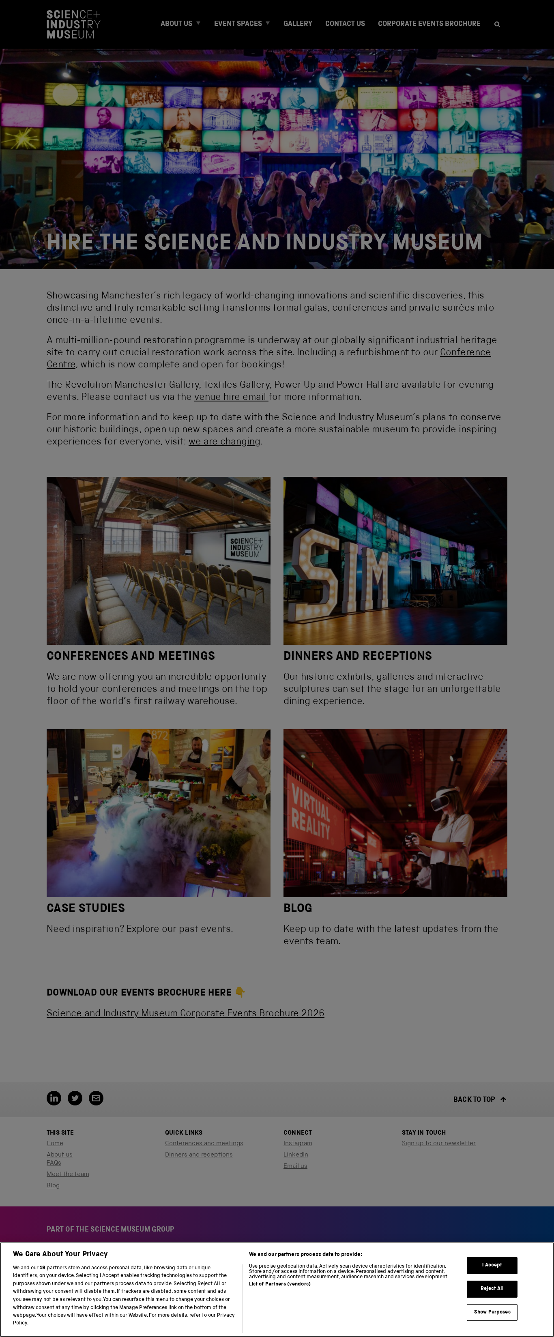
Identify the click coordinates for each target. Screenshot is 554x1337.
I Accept (492, 1265)
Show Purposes (492, 1312)
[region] (277, 1289)
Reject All (492, 1289)
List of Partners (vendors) (280, 1284)
